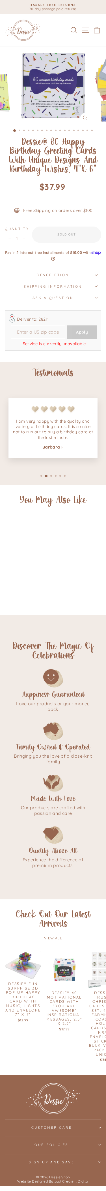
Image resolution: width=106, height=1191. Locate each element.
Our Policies (51, 1145)
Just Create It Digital (71, 1181)
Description (53, 275)
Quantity (17, 229)
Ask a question (53, 298)
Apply (82, 332)
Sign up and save (52, 1162)
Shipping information (53, 286)
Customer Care (51, 1127)
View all (53, 938)
